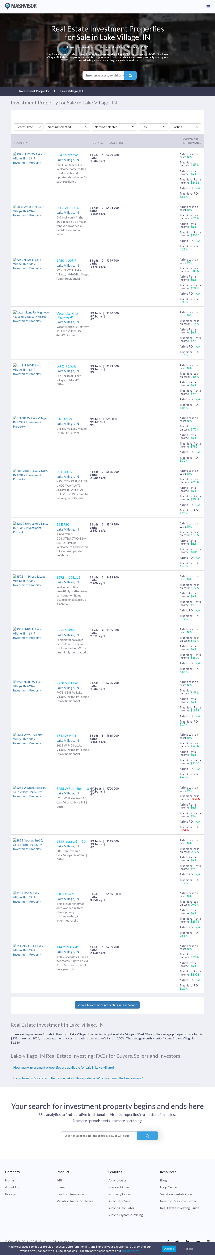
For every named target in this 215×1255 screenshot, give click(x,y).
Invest (61, 1187)
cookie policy (130, 1250)
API (59, 1180)
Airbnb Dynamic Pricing (125, 1215)
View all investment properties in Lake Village (107, 1005)
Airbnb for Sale (119, 1201)
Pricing (10, 1194)
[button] (28, 126)
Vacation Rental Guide (176, 1194)
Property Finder (119, 1194)
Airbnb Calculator (121, 1208)
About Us (12, 1187)
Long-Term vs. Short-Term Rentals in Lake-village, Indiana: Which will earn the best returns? (78, 1078)
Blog (163, 1180)
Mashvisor (44, 1241)
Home (9, 1180)
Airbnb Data (117, 1180)
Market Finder (118, 1187)
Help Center (169, 1187)
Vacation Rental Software (75, 1201)
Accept (169, 1248)
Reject (188, 1248)
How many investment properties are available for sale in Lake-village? (63, 1067)
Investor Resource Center (178, 1201)
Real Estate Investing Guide (179, 1208)
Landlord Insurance (70, 1194)
